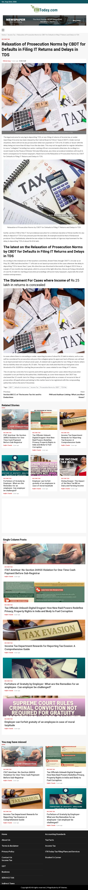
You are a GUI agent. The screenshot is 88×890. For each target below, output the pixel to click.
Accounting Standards (55, 834)
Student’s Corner (53, 857)
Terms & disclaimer (10, 846)
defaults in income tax (21, 387)
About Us (6, 840)
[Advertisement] (44, 516)
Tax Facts (49, 840)
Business (6, 872)
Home (4, 834)
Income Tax (6, 39)
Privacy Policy (8, 851)
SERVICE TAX (8, 877)
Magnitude (51, 887)
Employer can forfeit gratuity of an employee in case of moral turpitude (44, 465)
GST (4, 866)
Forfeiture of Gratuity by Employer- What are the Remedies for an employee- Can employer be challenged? (15, 465)
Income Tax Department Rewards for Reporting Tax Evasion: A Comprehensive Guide (73, 419)
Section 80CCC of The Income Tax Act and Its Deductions (22, 394)
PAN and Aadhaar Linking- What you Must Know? (67, 394)
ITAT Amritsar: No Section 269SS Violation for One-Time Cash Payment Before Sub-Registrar (15, 419)
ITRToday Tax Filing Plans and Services (62, 851)
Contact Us (7, 857)
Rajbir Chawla (7, 445)
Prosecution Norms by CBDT (49, 387)
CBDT (11, 387)
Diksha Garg (7, 61)
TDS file (63, 387)
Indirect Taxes (8, 883)
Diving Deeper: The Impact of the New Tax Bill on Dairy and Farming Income (73, 465)
